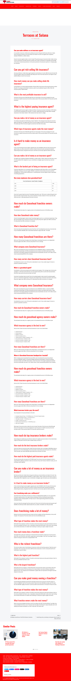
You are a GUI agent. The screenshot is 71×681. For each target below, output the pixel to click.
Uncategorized (16, 658)
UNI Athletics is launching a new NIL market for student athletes (26, 634)
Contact (58, 6)
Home (12, 6)
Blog (54, 6)
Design (39, 6)
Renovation (21, 6)
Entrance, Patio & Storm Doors (21, 662)
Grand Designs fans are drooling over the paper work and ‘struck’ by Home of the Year (49, 617)
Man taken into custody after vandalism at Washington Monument (60, 643)
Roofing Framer (9, 655)
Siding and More (29, 659)
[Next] (66, 639)
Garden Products (22, 659)
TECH (4, 657)
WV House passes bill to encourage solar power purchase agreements (10, 643)
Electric (28, 657)
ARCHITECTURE (28, 6)
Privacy (6, 674)
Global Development (47, 6)
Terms (9, 674)
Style (20, 655)
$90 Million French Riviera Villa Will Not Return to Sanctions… (21, 616)
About (16, 6)
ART (6, 657)
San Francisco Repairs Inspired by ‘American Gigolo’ (43, 633)
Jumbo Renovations (15, 657)
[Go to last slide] (5, 639)
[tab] (33, 649)
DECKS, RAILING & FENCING (8, 660)
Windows (30, 662)
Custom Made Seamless (19, 660)
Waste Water (22, 657)
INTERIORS (35, 6)
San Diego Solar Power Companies (10, 659)
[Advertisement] (35, 17)
